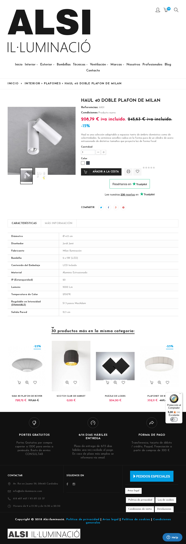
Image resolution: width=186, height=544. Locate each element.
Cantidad (86, 147)
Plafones (52, 83)
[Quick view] (27, 383)
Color (84, 158)
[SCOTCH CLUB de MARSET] (71, 366)
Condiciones (89, 112)
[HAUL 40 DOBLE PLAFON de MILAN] (26, 176)
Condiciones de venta (140, 509)
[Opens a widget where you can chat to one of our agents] (172, 537)
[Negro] (88, 163)
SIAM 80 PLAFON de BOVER (27, 396)
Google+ (116, 207)
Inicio (13, 83)
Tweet (101, 207)
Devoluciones (164, 509)
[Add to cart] (19, 383)
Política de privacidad (82, 519)
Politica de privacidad (140, 500)
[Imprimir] (128, 172)
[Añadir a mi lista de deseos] (137, 172)
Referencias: (89, 107)
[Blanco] (83, 163)
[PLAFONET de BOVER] (159, 366)
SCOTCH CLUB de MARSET (71, 396)
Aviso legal (133, 490)
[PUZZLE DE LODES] (115, 366)
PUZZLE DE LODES (115, 396)
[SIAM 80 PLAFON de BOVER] (27, 366)
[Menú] (180, 394)
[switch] (174, 419)
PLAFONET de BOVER (159, 396)
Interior (32, 83)
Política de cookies (136, 519)
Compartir (108, 207)
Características (24, 223)
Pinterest (123, 207)
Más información (58, 223)
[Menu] (176, 11)
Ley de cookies (166, 500)
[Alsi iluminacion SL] (49, 30)
